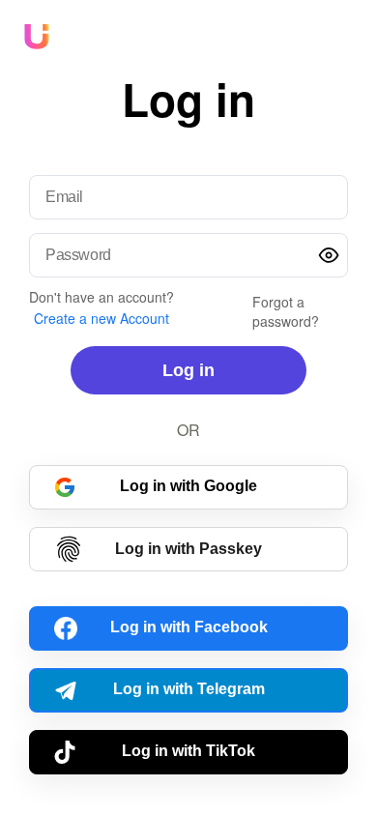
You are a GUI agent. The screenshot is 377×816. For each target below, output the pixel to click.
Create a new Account (101, 318)
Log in (188, 370)
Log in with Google (188, 486)
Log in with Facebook (189, 627)
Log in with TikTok (188, 751)
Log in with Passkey (188, 548)
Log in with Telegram (189, 689)
